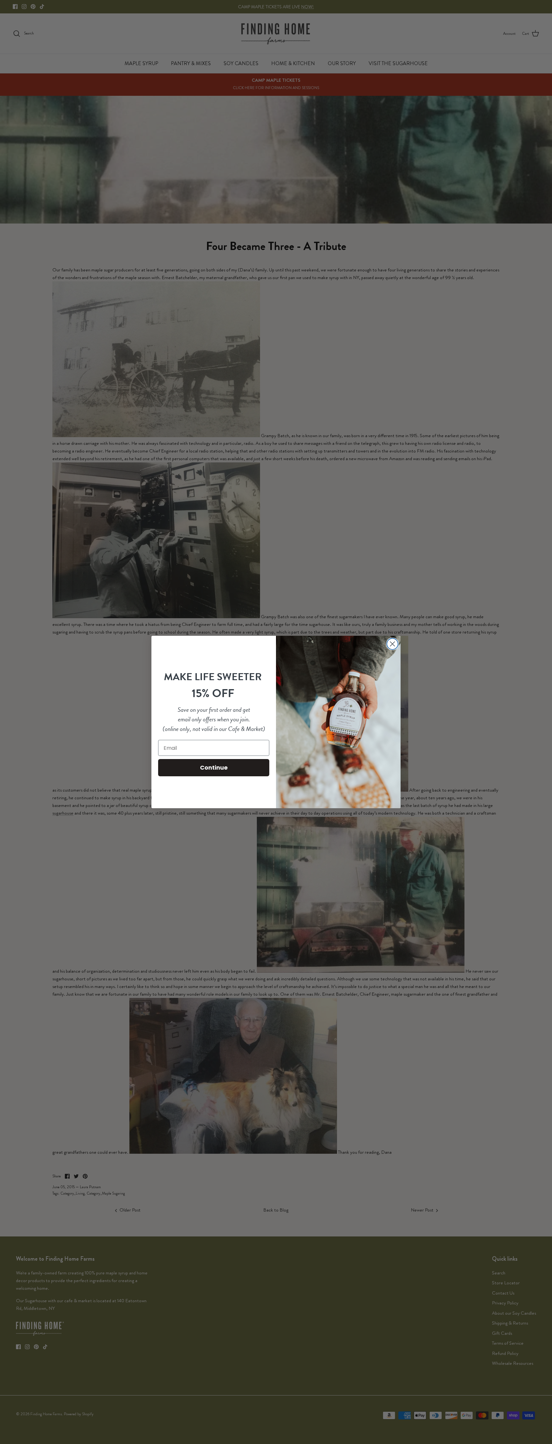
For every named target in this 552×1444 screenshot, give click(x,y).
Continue (214, 767)
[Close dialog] (392, 644)
